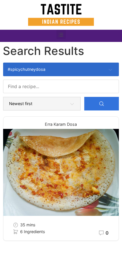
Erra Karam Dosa (61, 124)
